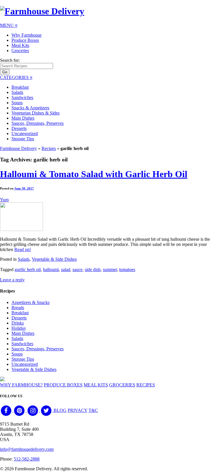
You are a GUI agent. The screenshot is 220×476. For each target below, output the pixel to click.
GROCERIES (122, 384)
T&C (93, 410)
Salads (17, 92)
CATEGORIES (16, 77)
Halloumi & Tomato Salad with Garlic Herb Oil (93, 174)
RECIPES (145, 384)
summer (110, 269)
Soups (17, 102)
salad (65, 269)
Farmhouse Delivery (18, 148)
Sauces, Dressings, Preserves (37, 123)
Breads (17, 307)
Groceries (20, 50)
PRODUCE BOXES (63, 384)
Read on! (22, 249)
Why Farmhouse (26, 35)
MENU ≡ (8, 25)
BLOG (60, 410)
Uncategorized (24, 133)
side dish (93, 269)
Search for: (10, 60)
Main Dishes (22, 118)
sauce (77, 269)
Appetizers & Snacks (30, 302)
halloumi (51, 269)
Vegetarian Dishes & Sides (35, 112)
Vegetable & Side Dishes (54, 259)
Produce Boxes (25, 40)
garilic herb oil (28, 269)
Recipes (49, 148)
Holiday (18, 328)
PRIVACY (77, 410)
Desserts (19, 128)
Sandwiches (22, 97)
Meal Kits (20, 45)
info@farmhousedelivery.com (27, 449)
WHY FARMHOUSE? (21, 384)
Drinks (17, 323)
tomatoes (127, 269)
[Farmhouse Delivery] (42, 11)
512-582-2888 (27, 459)
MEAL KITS (96, 384)
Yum (4, 199)
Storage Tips (22, 138)
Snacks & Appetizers (30, 107)
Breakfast (20, 87)
